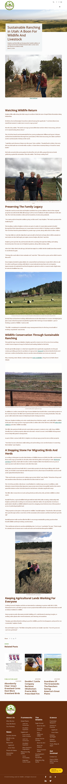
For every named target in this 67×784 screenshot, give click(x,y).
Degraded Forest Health (26, 761)
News (8, 732)
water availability (37, 357)
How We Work (10, 724)
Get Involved (54, 752)
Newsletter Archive (9, 754)
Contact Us (53, 757)
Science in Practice (53, 726)
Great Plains (11, 748)
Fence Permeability (26, 756)
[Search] (54, 2)
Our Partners (10, 726)
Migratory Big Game (25, 752)
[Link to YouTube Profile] (61, 2)
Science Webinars (53, 740)
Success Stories (11, 735)
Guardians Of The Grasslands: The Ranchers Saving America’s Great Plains (52, 687)
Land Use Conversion (25, 724)
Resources (9, 743)
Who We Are (10, 721)
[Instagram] (59, 2)
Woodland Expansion (25, 728)
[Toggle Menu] (59, 7)
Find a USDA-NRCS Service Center (54, 761)
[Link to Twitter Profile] (50, 782)
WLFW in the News (10, 739)
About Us (10, 717)
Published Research (53, 722)
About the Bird (41, 726)
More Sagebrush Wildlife (40, 734)
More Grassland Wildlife (41, 750)
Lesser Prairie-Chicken (40, 739)
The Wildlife (38, 718)
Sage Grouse (39, 723)
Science (53, 717)
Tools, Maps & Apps (54, 745)
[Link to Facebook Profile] (56, 2)
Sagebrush (11, 745)
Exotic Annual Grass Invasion (26, 735)
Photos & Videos (11, 750)
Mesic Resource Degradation (26, 748)
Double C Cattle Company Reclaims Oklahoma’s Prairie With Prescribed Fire (32, 687)
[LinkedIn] (45, 782)
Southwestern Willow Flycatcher (39, 755)
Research (40, 351)
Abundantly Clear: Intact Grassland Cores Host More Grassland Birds (12, 688)
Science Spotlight (53, 736)
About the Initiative (39, 729)
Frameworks (26, 717)
